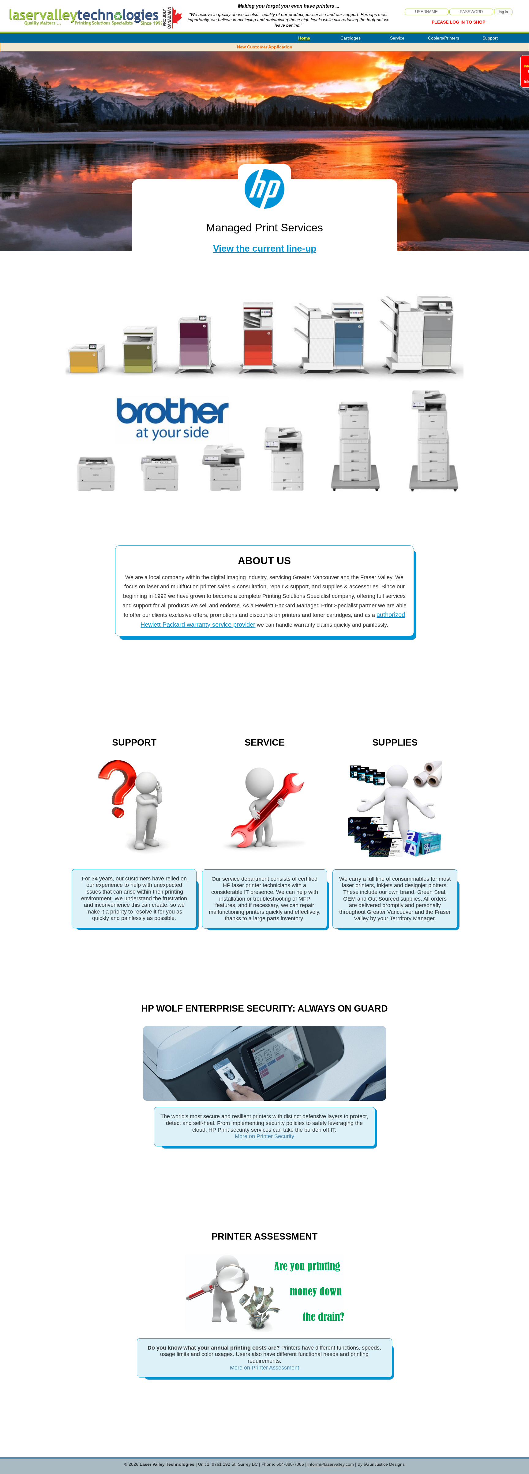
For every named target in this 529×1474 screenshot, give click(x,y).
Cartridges (350, 38)
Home (304, 38)
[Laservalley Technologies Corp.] (78, 14)
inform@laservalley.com (331, 1464)
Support (490, 38)
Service (397, 38)
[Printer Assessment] (264, 1331)
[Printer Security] (264, 1099)
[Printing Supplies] (394, 808)
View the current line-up (264, 248)
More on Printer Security (264, 1136)
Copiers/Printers (443, 38)
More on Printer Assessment (264, 1368)
